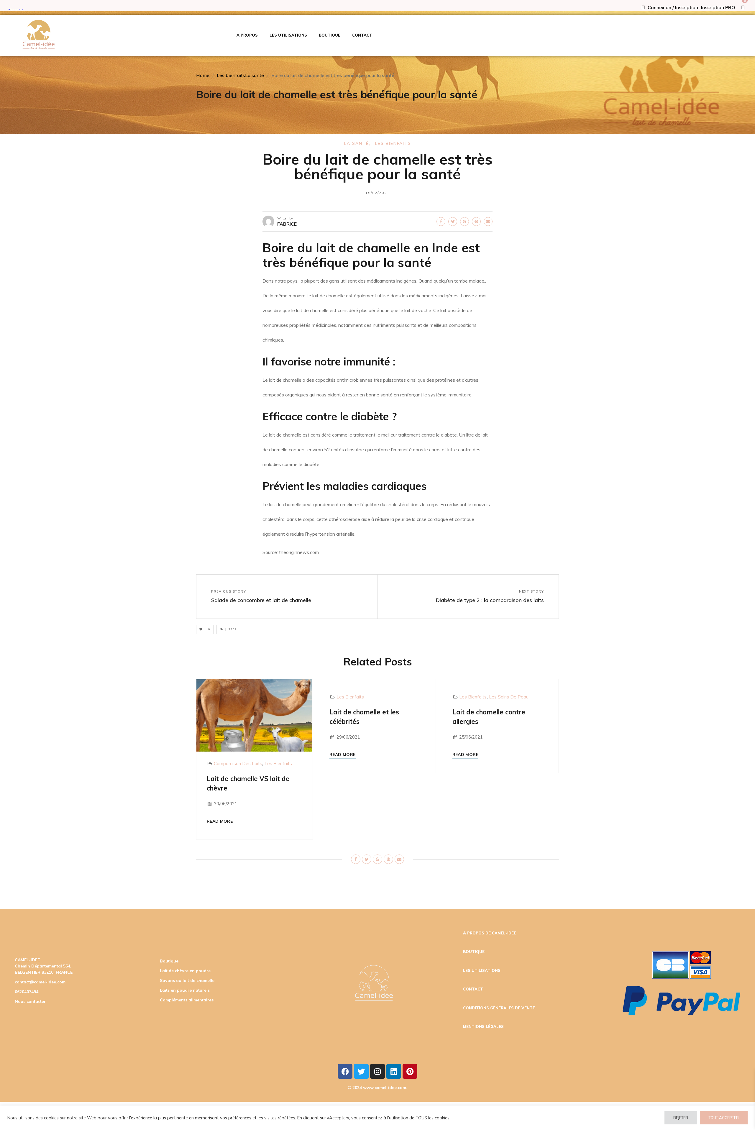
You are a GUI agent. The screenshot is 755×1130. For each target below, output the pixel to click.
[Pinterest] (410, 1071)
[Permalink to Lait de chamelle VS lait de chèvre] (254, 715)
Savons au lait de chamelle (187, 980)
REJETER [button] (680, 1117)
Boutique (169, 961)
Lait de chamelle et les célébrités (364, 717)
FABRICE (287, 224)
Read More (220, 821)
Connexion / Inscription (672, 7)
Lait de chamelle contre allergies (488, 717)
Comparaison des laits (238, 763)
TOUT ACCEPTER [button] (724, 1117)
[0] (743, 7)
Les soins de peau (508, 697)
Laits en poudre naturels (185, 990)
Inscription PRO (718, 7)
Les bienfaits (231, 75)
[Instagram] (377, 1071)
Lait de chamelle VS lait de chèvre (248, 783)
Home (202, 75)
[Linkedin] (393, 1071)
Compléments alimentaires (187, 1000)
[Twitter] (361, 1071)
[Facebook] (345, 1071)
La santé (254, 75)
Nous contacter (30, 1001)
